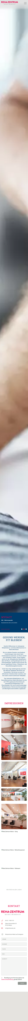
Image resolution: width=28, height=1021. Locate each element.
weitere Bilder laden (13, 889)
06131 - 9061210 (9, 920)
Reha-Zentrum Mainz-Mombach (9, 2)
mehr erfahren (5, 629)
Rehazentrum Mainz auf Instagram (14, 934)
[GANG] (14, 831)
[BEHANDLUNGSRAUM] (14, 850)
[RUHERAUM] (14, 868)
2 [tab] (24, 629)
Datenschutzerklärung (7, 979)
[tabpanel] (14, 622)
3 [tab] (26, 629)
